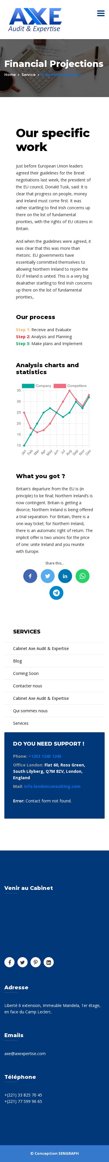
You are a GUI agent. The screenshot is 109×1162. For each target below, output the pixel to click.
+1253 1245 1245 (44, 756)
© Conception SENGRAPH (54, 1153)
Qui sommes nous (30, 710)
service (28, 74)
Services (20, 723)
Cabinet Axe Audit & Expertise (41, 648)
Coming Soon (26, 673)
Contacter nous (27, 686)
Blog (17, 661)
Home (10, 74)
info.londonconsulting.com (52, 786)
